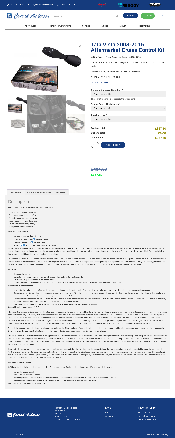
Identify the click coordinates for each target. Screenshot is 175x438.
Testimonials (144, 26)
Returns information (99, 82)
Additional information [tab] (39, 192)
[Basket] (163, 16)
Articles (104, 26)
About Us (123, 26)
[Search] (117, 16)
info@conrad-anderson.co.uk (67, 419)
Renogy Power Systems (60, 26)
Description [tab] (16, 192)
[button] (80, 45)
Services (86, 26)
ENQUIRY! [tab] (60, 192)
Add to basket (113, 145)
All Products (30, 26)
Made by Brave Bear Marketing (157, 435)
